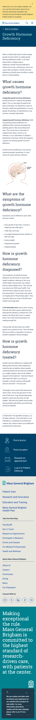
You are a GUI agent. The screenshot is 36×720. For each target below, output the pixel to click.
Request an (13, 533)
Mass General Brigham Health (14, 509)
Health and (11, 551)
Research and (15, 497)
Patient (9, 491)
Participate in (12, 538)
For (9, 587)
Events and (11, 542)
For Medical (14, 547)
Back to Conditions (11, 29)
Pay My (7, 525)
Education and (14, 502)
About (6, 565)
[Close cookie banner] (27, 693)
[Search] (26, 22)
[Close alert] (32, 3)
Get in (8, 529)
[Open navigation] (32, 22)
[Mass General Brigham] (11, 23)
